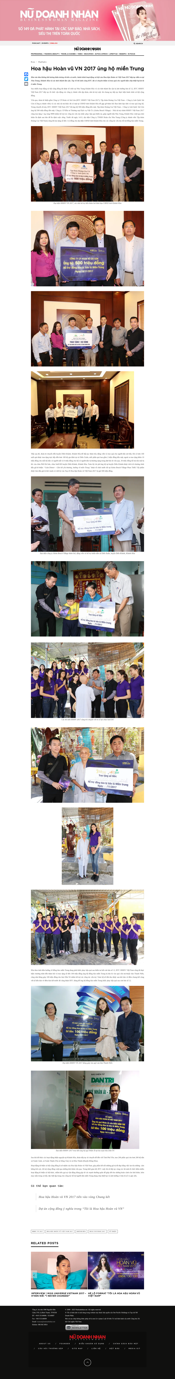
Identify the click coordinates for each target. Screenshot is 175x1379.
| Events (45, 43)
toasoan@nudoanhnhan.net (46, 1322)
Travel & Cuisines (68, 54)
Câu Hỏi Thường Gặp (50, 1348)
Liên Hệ (96, 1348)
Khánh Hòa (81, 1231)
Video (80, 54)
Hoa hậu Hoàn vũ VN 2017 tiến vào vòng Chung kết (74, 1197)
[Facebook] (26, 74)
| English (53, 43)
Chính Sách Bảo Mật (125, 1343)
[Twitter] (26, 79)
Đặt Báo (115, 1348)
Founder (65, 1343)
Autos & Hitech (101, 54)
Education (88, 54)
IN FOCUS (131, 54)
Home (33, 62)
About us (45, 1343)
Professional (36, 54)
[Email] (26, 83)
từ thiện (112, 1231)
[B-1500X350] (87, 20)
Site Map (77, 1348)
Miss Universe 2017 (97, 1231)
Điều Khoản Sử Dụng (91, 1343)
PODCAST (36, 43)
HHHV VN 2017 (37, 1231)
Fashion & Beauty (51, 54)
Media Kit (134, 1348)
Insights (122, 54)
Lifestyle (113, 54)
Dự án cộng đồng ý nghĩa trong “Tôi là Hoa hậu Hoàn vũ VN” (81, 1208)
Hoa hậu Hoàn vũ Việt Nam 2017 (60, 1231)
